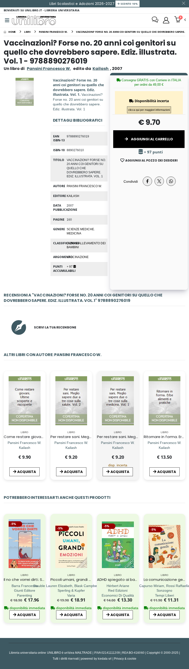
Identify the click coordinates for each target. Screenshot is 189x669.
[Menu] (7, 20)
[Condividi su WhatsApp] (171, 181)
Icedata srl (105, 658)
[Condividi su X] (159, 181)
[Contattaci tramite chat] (155, 20)
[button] (180, 20)
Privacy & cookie (125, 658)
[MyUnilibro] (166, 20)
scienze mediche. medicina (81, 231)
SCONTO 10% (129, 3)
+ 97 (70, 266)
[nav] (7, 550)
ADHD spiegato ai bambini (121, 579)
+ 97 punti (153, 152)
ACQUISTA (26, 471)
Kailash (73, 196)
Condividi (131, 181)
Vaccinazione (78, 257)
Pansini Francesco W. (49, 68)
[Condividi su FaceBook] (147, 181)
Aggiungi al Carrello (151, 139)
